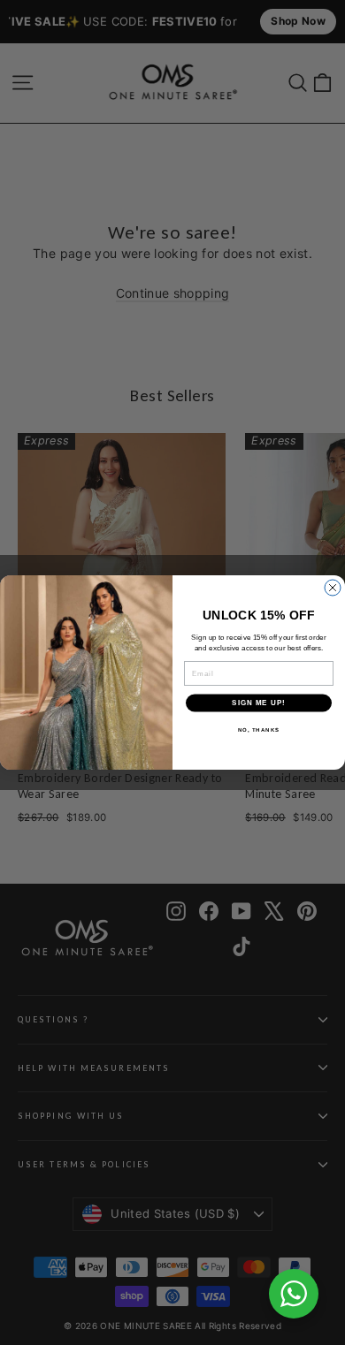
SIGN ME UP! (259, 703)
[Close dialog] (333, 588)
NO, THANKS (259, 729)
